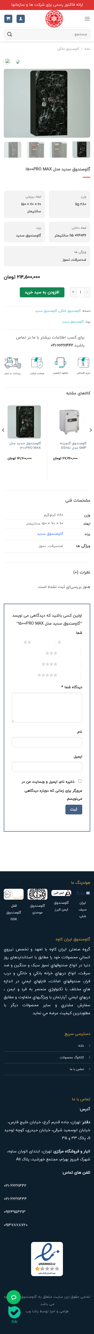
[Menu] (87, 18)
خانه (87, 49)
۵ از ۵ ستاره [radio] (69, 675)
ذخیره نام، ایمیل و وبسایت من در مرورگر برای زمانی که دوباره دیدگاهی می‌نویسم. (52, 790)
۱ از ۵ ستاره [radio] (73, 642)
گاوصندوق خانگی (68, 49)
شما (79, 633)
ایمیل (78, 756)
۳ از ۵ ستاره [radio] (69, 653)
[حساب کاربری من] (21, 19)
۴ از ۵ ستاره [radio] (69, 664)
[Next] (8, 103)
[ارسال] (10, 34)
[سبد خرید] (8, 19)
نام (79, 732)
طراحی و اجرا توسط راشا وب (47, 1311)
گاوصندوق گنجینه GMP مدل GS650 (73, 445)
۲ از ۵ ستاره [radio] (43, 642)
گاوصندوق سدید (46, 311)
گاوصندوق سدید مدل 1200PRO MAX (25, 445)
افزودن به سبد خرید (42, 292)
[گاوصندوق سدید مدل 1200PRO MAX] (24, 422)
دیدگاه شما (71, 687)
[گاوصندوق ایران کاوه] (54, 18)
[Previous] (82, 103)
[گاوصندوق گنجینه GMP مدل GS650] (69, 422)
